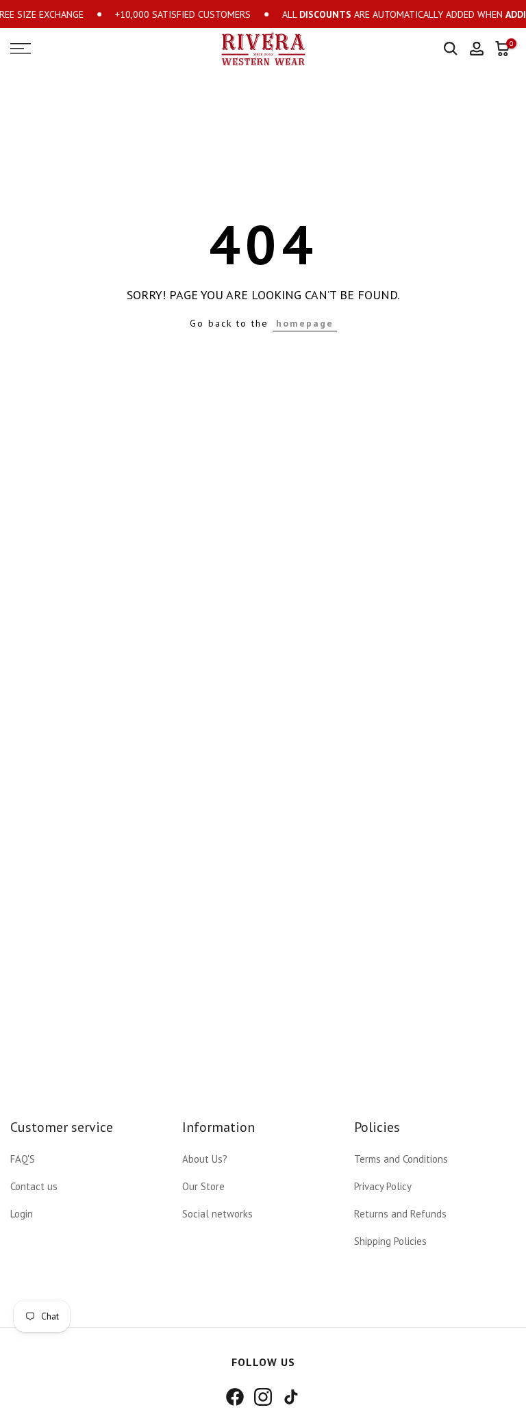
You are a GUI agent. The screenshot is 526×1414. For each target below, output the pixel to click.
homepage (305, 323)
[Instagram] (263, 1397)
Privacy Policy (383, 1186)
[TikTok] (291, 1397)
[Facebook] (235, 1397)
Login (21, 1213)
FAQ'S (22, 1158)
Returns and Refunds (400, 1213)
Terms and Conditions (401, 1158)
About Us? (204, 1158)
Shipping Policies (390, 1241)
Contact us (34, 1186)
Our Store (203, 1186)
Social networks (217, 1213)
